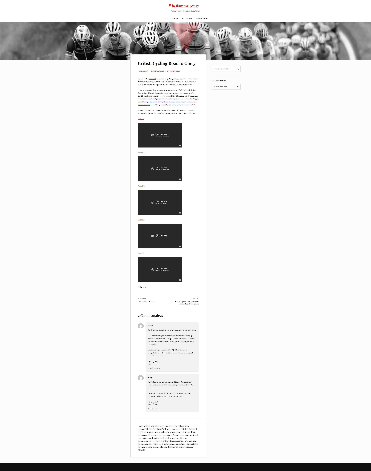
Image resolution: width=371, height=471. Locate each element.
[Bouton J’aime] (150, 362)
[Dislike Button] (156, 362)
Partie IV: (141, 219)
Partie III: (141, 186)
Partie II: (141, 152)
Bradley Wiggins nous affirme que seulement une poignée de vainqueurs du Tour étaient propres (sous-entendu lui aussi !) (168, 102)
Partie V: (141, 253)
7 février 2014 (158, 71)
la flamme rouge (185, 5)
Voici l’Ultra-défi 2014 (146, 302)
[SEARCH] (238, 69)
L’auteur (175, 18)
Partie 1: (141, 119)
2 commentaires (173, 71)
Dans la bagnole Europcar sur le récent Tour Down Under (186, 303)
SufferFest (152, 79)
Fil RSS (166, 18)
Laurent (144, 71)
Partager (143, 287)
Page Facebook (187, 18)
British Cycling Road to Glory (166, 63)
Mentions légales (201, 18)
